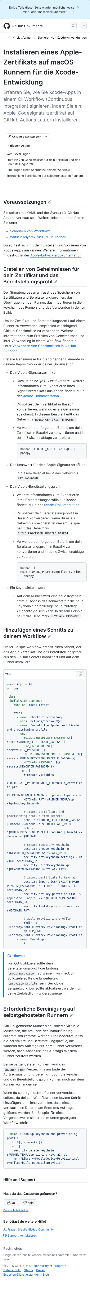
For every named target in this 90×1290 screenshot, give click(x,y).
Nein (30, 1202)
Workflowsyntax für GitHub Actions (38, 237)
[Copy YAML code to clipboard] (80, 674)
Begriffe (60, 1265)
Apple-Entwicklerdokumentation (55, 255)
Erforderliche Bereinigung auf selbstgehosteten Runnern (39, 1012)
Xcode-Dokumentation (41, 396)
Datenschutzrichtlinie (15, 1210)
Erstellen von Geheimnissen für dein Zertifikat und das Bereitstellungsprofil (41, 275)
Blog (46, 1274)
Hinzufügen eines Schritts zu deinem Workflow (38, 633)
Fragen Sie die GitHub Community (31, 1229)
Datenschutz (12, 1270)
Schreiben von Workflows (30, 231)
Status (28, 1270)
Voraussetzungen (24, 202)
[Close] (78, 6)
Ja (13, 1202)
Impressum (41, 1265)
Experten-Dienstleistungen (21, 1274)
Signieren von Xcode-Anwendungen (62, 37)
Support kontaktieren (22, 1235)
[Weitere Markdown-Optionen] (46, 136)
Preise (40, 1270)
